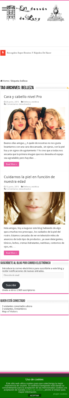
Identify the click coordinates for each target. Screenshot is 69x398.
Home (5, 81)
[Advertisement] (34, 34)
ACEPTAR (34, 395)
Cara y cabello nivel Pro (23, 97)
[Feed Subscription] (68, 88)
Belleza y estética (31, 102)
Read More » (11, 164)
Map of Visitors (10, 311)
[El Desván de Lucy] (34, 12)
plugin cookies (60, 394)
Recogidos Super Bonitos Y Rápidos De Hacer (29, 52)
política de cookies (35, 390)
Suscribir (11, 285)
